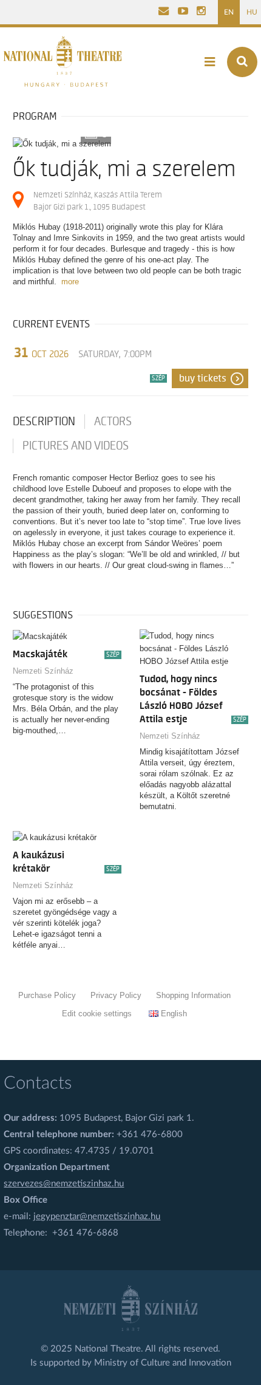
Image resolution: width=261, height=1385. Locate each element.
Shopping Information (193, 995)
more (70, 281)
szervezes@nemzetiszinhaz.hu (64, 1183)
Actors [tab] (113, 421)
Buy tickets (202, 378)
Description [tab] (44, 421)
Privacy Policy (115, 995)
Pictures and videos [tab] (75, 446)
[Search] (242, 62)
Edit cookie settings (97, 1013)
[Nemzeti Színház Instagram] (201, 12)
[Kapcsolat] (163, 12)
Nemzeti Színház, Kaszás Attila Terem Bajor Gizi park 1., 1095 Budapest (97, 200)
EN (229, 12)
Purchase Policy (47, 995)
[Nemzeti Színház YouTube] (183, 12)
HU (251, 12)
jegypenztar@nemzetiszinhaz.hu (96, 1216)
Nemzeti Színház (43, 670)
